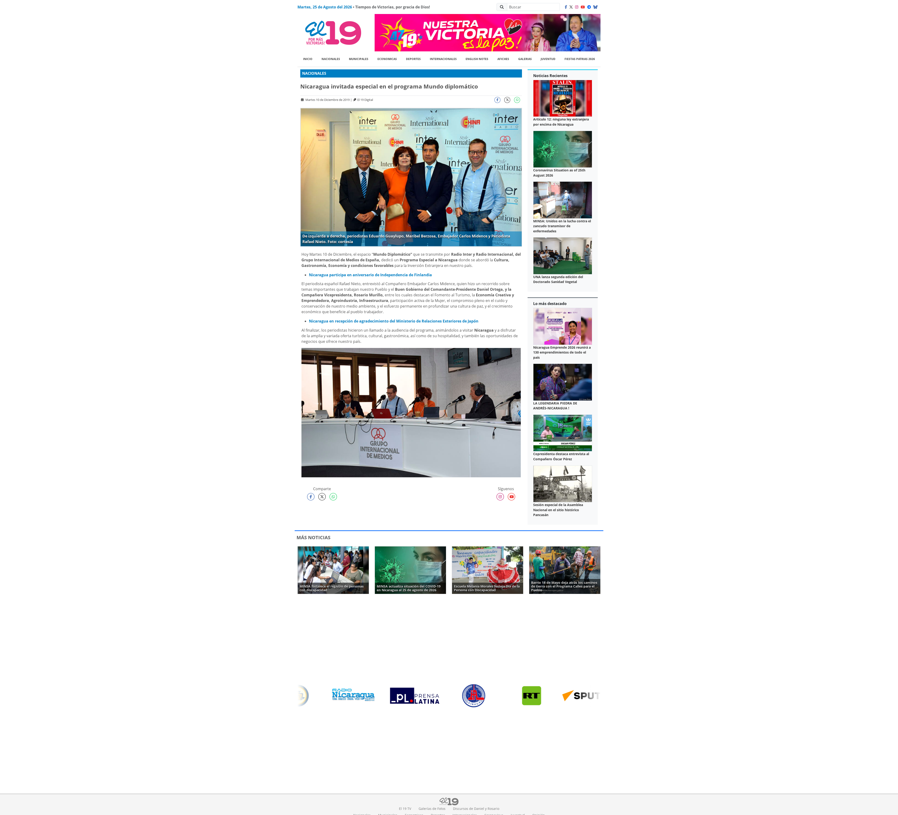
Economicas (387, 59)
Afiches (503, 59)
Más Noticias (313, 537)
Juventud (548, 59)
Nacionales (331, 59)
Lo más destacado (550, 303)
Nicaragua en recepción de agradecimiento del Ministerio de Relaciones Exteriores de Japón (393, 321)
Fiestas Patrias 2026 (580, 59)
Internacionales (443, 59)
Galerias (525, 59)
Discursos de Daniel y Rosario (476, 808)
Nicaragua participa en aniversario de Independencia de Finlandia (370, 274)
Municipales (358, 59)
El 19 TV (405, 808)
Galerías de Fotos (432, 808)
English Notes (477, 59)
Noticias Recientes (550, 75)
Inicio (307, 59)
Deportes (413, 59)
